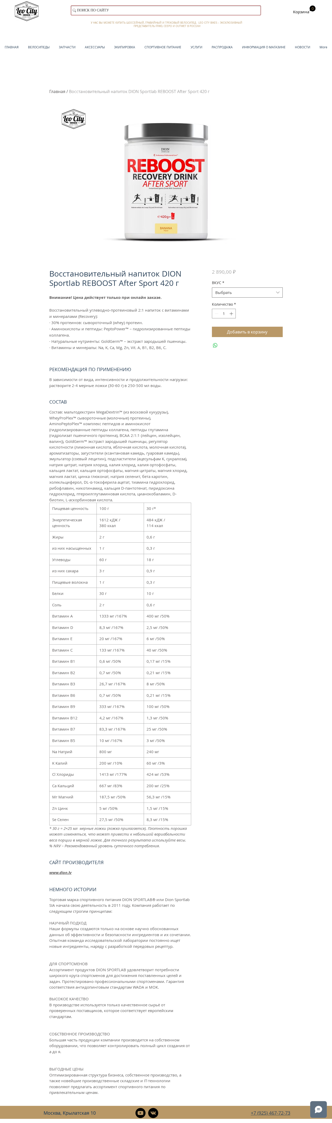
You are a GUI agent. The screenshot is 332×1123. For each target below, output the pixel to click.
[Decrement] (216, 313)
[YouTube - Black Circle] (140, 1113)
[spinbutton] (224, 313)
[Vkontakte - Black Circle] (153, 1113)
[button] (304, 9)
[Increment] (232, 313)
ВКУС (218, 282)
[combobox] (247, 292)
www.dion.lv (60, 872)
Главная (57, 91)
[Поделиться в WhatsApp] (215, 345)
